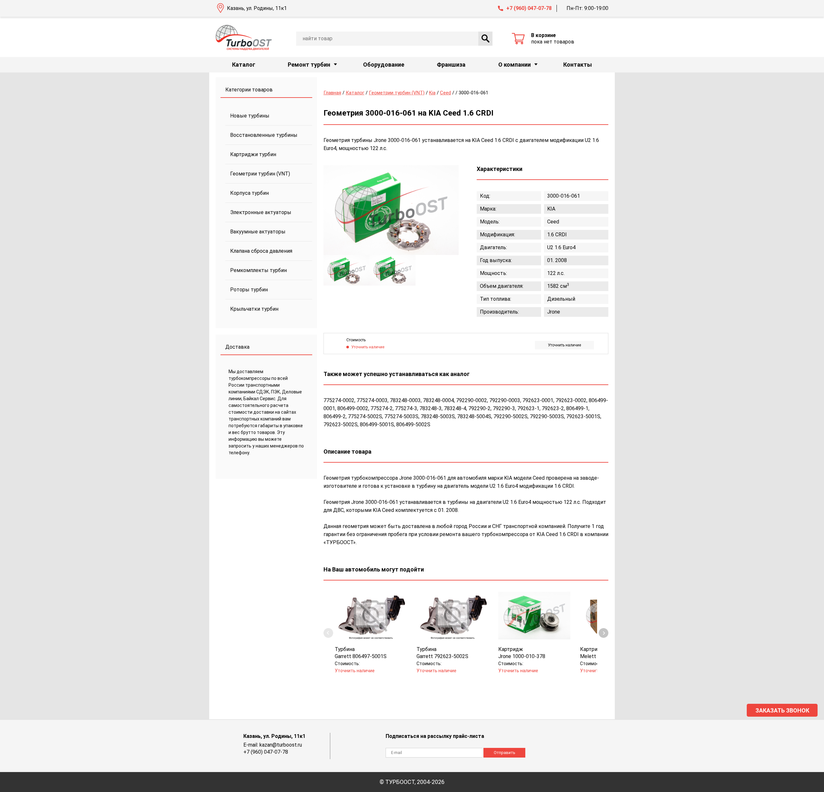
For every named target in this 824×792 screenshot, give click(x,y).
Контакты (577, 64)
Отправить (504, 752)
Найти (485, 39)
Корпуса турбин (249, 193)
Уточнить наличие (564, 345)
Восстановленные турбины (263, 135)
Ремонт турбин (309, 64)
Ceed (445, 93)
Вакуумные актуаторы (258, 232)
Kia (432, 93)
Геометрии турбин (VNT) (260, 174)
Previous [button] (328, 633)
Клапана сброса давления (261, 251)
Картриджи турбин (253, 154)
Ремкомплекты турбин (258, 270)
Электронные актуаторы (260, 212)
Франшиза (451, 64)
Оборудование (383, 64)
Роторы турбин (249, 290)
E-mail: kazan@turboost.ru (272, 745)
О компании (514, 64)
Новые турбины (249, 116)
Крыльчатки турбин (254, 309)
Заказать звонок (782, 710)
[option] (391, 210)
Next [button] (603, 633)
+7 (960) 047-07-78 (529, 8)
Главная (332, 93)
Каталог (243, 64)
